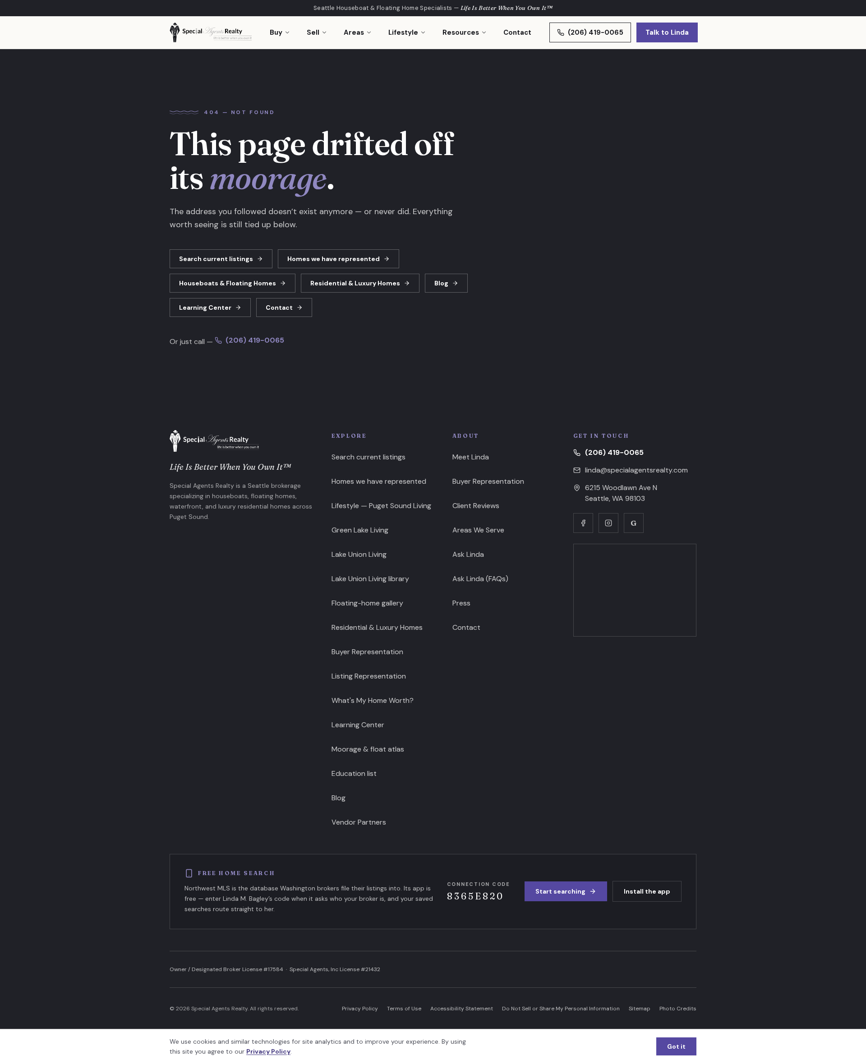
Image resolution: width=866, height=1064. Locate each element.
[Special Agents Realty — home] (211, 32)
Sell (313, 32)
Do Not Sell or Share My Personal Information (561, 1008)
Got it (676, 1046)
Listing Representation (369, 676)
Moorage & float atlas (368, 749)
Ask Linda (468, 554)
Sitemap (639, 1008)
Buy (276, 32)
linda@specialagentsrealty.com (636, 470)
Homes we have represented (333, 259)
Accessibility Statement (461, 1008)
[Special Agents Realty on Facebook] (583, 523)
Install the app (647, 891)
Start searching (560, 891)
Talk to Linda (667, 32)
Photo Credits (677, 1008)
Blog (441, 283)
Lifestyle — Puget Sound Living (381, 505)
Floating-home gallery (367, 603)
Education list (354, 773)
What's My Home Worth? (373, 700)
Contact (517, 32)
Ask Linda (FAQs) (480, 578)
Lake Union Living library (370, 578)
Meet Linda (470, 457)
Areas (354, 32)
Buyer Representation (367, 651)
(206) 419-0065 (595, 32)
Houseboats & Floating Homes (227, 283)
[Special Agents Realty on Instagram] (608, 523)
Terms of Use (404, 1008)
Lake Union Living (359, 554)
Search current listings (216, 259)
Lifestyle (403, 32)
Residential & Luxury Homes (355, 283)
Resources (460, 32)
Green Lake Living (360, 530)
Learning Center (205, 307)
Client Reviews (475, 505)
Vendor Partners (359, 822)
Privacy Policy (360, 1008)
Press (461, 603)
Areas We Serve (478, 530)
